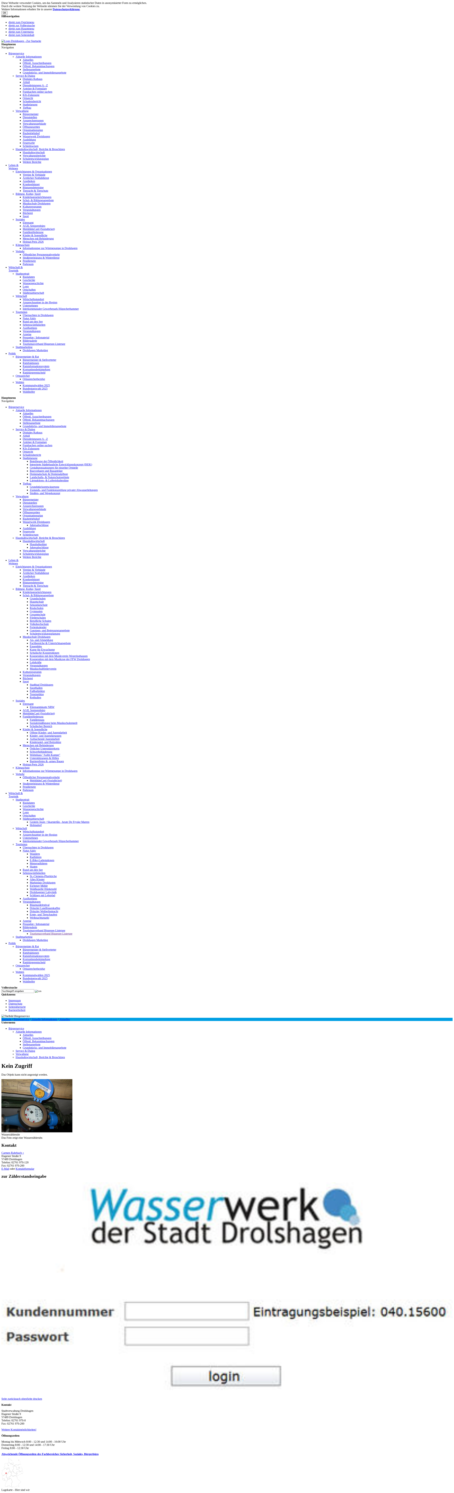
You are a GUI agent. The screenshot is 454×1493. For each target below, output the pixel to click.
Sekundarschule (39, 604)
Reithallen (35, 697)
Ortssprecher (23, 375)
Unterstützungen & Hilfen (44, 758)
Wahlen (20, 382)
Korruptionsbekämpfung (36, 369)
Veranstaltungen (32, 331)
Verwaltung (22, 110)
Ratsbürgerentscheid (34, 372)
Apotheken (29, 181)
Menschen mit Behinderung (38, 238)
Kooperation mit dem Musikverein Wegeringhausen (59, 655)
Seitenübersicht (17, 1006)
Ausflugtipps (30, 327)
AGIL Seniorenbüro (34, 225)
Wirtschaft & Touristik (16, 269)
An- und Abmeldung (41, 640)
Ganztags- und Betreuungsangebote (50, 630)
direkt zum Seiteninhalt (21, 35)
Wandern (35, 853)
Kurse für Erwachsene (42, 649)
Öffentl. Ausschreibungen (37, 63)
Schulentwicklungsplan (36, 158)
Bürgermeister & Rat (27, 356)
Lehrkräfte (35, 662)
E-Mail (5, 1168)
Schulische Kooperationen (44, 652)
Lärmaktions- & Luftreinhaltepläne (49, 480)
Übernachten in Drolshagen (38, 315)
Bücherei (28, 213)
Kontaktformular (25, 1168)
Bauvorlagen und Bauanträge (46, 470)
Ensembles (36, 646)
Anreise (27, 334)
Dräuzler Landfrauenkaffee (45, 908)
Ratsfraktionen (31, 363)
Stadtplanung (30, 104)
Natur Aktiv (29, 318)
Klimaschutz (23, 244)
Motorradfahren (38, 863)
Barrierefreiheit (17, 1010)
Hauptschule (37, 601)
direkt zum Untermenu (21, 31)
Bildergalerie (30, 340)
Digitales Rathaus (32, 79)
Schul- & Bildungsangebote (38, 200)
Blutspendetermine (33, 187)
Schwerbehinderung (41, 751)
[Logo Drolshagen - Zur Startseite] (21, 41)
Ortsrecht (28, 98)
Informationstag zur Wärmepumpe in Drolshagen (50, 248)
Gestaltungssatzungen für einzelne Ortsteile (54, 467)
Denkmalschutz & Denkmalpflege (49, 474)
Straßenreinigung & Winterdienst (41, 257)
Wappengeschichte (33, 283)
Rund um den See (33, 321)
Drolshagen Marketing (35, 350)
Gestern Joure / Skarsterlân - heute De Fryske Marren (59, 821)
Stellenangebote (31, 69)
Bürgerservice (16, 53)
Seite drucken (34, 1398)
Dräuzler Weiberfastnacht (44, 911)
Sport (26, 216)
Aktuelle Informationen (29, 56)
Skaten (33, 866)
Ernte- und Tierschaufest (43, 914)
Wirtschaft (21, 296)
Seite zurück (8, 1398)
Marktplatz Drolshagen (43, 882)
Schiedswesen (30, 146)
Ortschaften (29, 289)
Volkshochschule (39, 624)
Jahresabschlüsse (39, 525)
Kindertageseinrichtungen (37, 197)
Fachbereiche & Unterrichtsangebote (50, 643)
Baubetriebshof (31, 133)
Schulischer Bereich (41, 726)
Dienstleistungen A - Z (35, 85)
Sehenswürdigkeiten (34, 324)
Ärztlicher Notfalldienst (36, 177)
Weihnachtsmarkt (39, 917)
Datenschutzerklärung (66, 9)
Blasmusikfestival (39, 904)
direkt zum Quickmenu (21, 22)
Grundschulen (38, 598)
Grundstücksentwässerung (44, 486)
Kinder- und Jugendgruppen (45, 735)
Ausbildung (29, 139)
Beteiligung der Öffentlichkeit (46, 461)
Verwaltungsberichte (34, 155)
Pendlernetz (29, 260)
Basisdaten (29, 276)
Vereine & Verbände (34, 174)
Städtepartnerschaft (33, 292)
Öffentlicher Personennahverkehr (41, 254)
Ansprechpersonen (33, 120)
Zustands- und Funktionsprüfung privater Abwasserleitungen (64, 490)
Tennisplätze (37, 694)
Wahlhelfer (29, 391)
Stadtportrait (22, 273)
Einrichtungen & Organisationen (34, 171)
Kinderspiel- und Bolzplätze (45, 742)
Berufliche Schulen (40, 620)
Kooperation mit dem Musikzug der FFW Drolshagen (60, 659)
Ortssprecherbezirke (34, 379)
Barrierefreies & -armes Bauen (47, 761)
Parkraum (28, 264)
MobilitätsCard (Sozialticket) (39, 229)
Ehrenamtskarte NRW (42, 707)
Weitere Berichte (32, 161)
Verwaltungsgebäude (34, 123)
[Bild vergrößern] (36, 1131)
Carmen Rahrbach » (12, 1152)
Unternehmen (30, 305)
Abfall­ (26, 82)
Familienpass (37, 719)
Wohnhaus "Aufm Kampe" (45, 754)
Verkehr (20, 251)
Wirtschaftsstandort (33, 299)
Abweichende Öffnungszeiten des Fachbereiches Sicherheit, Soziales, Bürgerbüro (50, 1454)
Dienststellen (30, 117)
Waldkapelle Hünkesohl (43, 888)
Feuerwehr (29, 142)
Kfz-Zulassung (31, 94)
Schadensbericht (32, 101)
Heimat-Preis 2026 (33, 241)
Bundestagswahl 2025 (35, 388)
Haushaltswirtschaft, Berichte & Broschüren (40, 149)
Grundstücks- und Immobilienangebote (44, 72)
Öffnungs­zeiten (31, 126)
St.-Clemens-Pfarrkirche (43, 876)
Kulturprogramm (32, 206)
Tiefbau (27, 107)
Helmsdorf (36, 825)
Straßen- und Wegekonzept (45, 493)
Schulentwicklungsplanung (45, 633)
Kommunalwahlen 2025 (36, 385)
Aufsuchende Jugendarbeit (45, 738)
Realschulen (36, 608)
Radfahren (35, 857)
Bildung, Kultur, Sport (28, 193)
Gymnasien (36, 611)
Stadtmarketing (24, 347)
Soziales (20, 219)
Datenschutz (15, 1003)
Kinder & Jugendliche (35, 235)
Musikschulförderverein (43, 668)
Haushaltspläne (38, 544)
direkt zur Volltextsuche (22, 25)
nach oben (21, 1398)
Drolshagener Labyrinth (43, 892)
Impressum (15, 1000)
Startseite (6, 1019)
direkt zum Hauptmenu (21, 28)
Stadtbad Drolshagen (41, 684)
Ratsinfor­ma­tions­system (36, 366)
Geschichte (29, 280)
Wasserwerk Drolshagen (36, 136)
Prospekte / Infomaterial (36, 337)
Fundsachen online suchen (37, 91)
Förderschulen (38, 617)
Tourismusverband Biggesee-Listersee (44, 343)
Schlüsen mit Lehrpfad (42, 895)
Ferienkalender (38, 627)
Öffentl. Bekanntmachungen (38, 66)
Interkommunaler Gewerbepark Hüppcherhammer (51, 308)
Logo (26, 286)
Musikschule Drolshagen (37, 203)
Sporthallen (36, 687)
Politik (12, 353)
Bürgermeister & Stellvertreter (39, 359)
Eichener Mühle (39, 885)
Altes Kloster (37, 879)
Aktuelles (28, 59)
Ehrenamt (28, 222)
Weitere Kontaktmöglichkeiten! (18, 1429)
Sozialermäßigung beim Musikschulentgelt (53, 723)
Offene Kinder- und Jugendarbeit (48, 732)
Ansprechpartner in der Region (40, 302)
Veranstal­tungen (32, 209)
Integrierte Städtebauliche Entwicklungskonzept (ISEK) (61, 464)
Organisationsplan (33, 130)
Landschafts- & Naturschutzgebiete (49, 477)
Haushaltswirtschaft (34, 152)
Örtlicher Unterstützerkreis (44, 748)
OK (4, 13)
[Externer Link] (227, 1395)
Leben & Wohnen (13, 167)
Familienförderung (33, 232)
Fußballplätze (37, 691)
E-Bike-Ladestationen (42, 860)
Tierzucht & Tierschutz (35, 190)
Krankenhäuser (31, 184)
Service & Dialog (25, 75)
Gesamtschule (37, 614)
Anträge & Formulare (35, 88)
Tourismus (21, 311)
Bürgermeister (30, 114)
